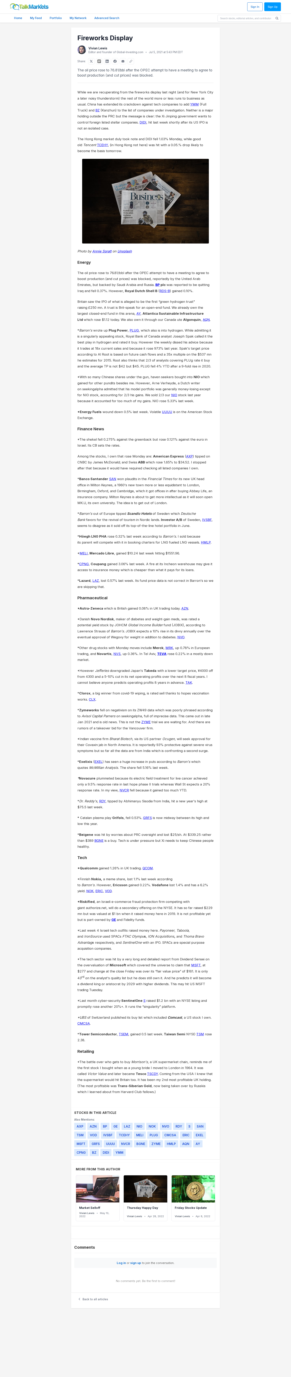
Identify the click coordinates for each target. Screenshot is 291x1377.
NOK (89, 891)
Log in (121, 1263)
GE (113, 920)
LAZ (95, 581)
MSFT (196, 965)
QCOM (148, 868)
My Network (78, 18)
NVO (180, 637)
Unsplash (124, 251)
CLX (92, 699)
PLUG (134, 330)
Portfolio (56, 18)
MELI (84, 553)
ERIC (99, 891)
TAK (188, 683)
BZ (97, 110)
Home (18, 18)
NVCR (124, 790)
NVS (117, 654)
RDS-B (165, 291)
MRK (169, 648)
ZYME (146, 722)
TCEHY (102, 145)
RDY (102, 801)
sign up (135, 1263)
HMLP (206, 542)
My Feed (36, 18)
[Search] (277, 18)
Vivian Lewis (97, 48)
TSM (200, 1034)
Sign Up (273, 6)
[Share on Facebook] (115, 61)
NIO (174, 395)
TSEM (123, 1034)
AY (138, 313)
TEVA (161, 654)
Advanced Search (106, 18)
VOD (108, 891)
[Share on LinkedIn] (107, 61)
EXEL (98, 762)
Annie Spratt (101, 251)
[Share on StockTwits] (99, 61)
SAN (112, 479)
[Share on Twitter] (91, 61)
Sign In (255, 6)
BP (157, 285)
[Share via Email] (123, 61)
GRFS (147, 818)
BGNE (99, 841)
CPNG (84, 564)
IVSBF (207, 520)
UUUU (167, 412)
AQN (206, 320)
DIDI (143, 122)
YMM (194, 104)
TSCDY (152, 1074)
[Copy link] (131, 61)
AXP (189, 456)
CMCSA (83, 1023)
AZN (184, 608)
